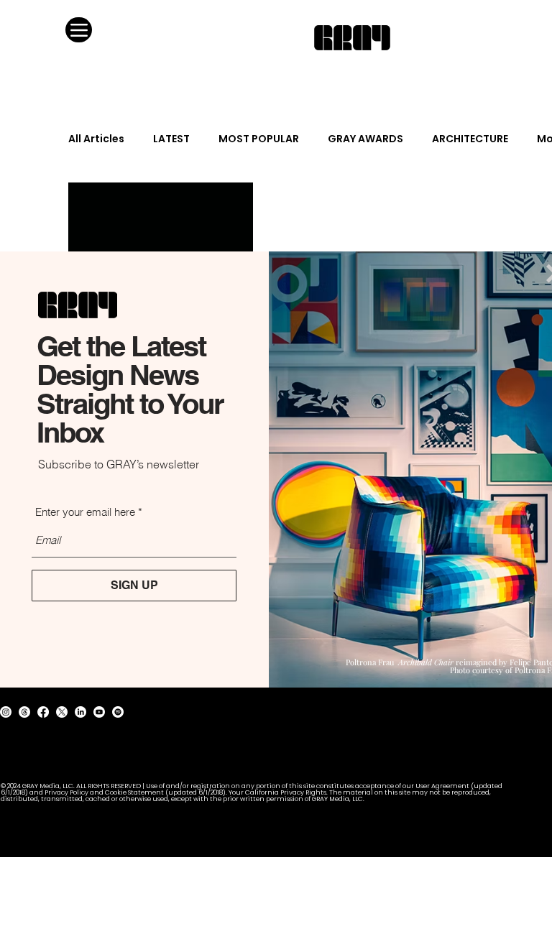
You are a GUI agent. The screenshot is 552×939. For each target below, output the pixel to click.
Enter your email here (85, 511)
